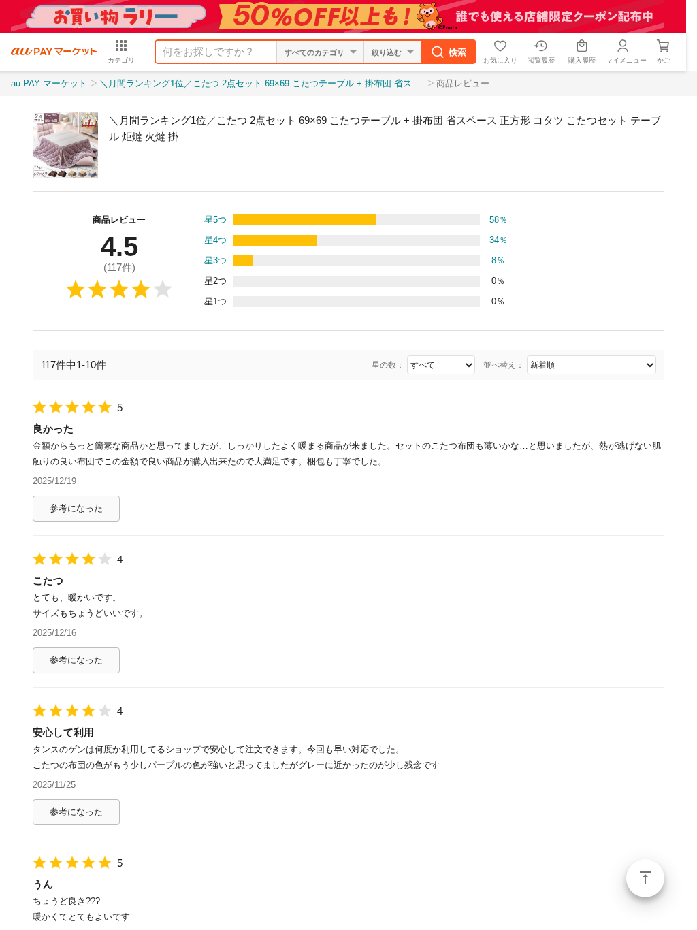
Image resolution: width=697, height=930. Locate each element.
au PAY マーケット (49, 83)
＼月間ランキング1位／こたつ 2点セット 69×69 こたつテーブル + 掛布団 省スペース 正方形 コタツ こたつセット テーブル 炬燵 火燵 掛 (371, 83)
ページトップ (645, 878)
